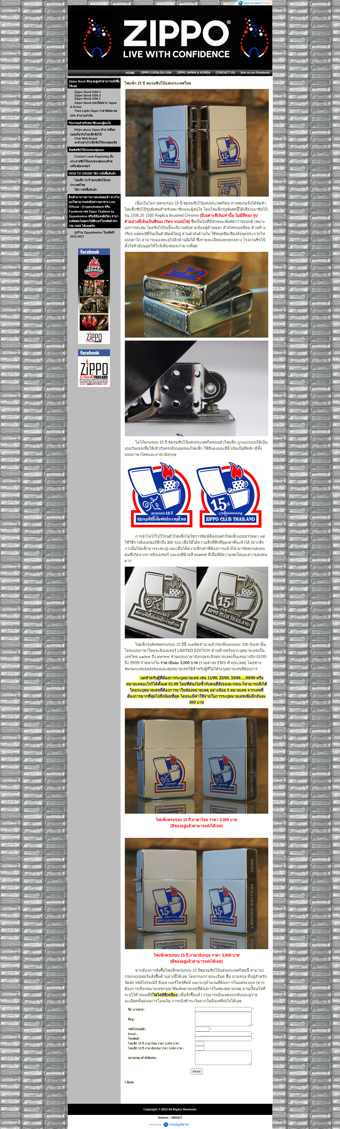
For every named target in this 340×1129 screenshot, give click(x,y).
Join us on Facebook (255, 72)
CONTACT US (225, 72)
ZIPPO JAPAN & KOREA (193, 72)
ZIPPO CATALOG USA (156, 72)
